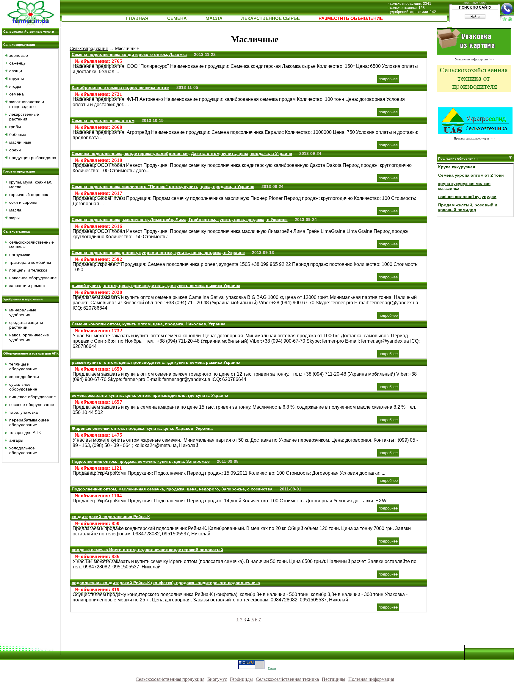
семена (16, 94)
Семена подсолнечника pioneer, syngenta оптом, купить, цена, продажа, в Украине (158, 252)
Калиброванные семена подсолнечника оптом (120, 87)
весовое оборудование (31, 404)
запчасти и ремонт (27, 285)
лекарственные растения (24, 116)
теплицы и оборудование (23, 366)
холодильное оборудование (23, 450)
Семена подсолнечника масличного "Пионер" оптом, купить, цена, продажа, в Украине (163, 186)
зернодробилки (24, 376)
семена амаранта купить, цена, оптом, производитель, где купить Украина (150, 395)
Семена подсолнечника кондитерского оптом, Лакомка (129, 54)
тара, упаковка (23, 412)
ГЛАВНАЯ (137, 18)
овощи (15, 70)
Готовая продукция (19, 171)
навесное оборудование (33, 277)
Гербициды (241, 679)
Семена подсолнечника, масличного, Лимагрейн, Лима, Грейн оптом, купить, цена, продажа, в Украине (180, 219)
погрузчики (19, 254)
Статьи (272, 668)
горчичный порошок (28, 194)
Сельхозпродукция (19, 44)
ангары (16, 440)
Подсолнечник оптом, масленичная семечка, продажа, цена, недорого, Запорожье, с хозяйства (172, 489)
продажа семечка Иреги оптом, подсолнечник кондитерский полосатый (147, 549)
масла (15, 210)
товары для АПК (25, 432)
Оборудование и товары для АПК (31, 353)
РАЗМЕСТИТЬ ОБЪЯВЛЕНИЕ (351, 18)
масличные (20, 142)
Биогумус (217, 679)
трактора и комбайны (30, 262)
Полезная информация (371, 679)
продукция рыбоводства (32, 157)
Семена (177, 18)
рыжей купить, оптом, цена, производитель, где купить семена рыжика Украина (156, 285)
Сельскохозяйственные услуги (28, 31)
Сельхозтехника (16, 231)
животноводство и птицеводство (26, 104)
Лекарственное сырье (270, 18)
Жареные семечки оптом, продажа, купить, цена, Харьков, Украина (142, 428)
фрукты (16, 78)
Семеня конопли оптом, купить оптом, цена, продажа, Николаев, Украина (148, 324)
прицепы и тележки (28, 270)
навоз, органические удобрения (29, 337)
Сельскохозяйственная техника (287, 679)
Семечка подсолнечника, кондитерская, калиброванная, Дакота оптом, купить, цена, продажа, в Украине (182, 153)
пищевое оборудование (32, 396)
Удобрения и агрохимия (23, 299)
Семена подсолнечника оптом (103, 120)
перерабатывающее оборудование (29, 422)
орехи (15, 150)
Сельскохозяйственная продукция (170, 679)
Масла (214, 18)
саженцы (17, 63)
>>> (491, 59)
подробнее (388, 79)
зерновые (18, 55)
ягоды (15, 86)
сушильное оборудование (23, 386)
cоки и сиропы (23, 202)
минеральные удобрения (22, 312)
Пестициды (333, 679)
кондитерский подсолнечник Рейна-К (111, 516)
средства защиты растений (26, 325)
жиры (14, 217)
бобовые (17, 134)
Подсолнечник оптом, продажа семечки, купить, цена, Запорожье (141, 461)
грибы (15, 126)
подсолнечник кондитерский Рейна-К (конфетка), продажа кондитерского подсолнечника (166, 582)
